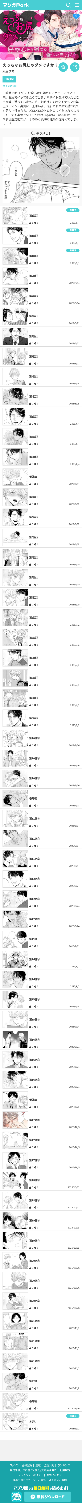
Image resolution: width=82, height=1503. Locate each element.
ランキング (63, 1465)
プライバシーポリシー (30, 1475)
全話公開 (49, 1465)
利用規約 (65, 1470)
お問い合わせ (54, 1475)
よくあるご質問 (58, 1480)
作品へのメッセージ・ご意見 (29, 1480)
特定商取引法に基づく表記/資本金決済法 (33, 1470)
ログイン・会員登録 (20, 1465)
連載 (38, 1465)
